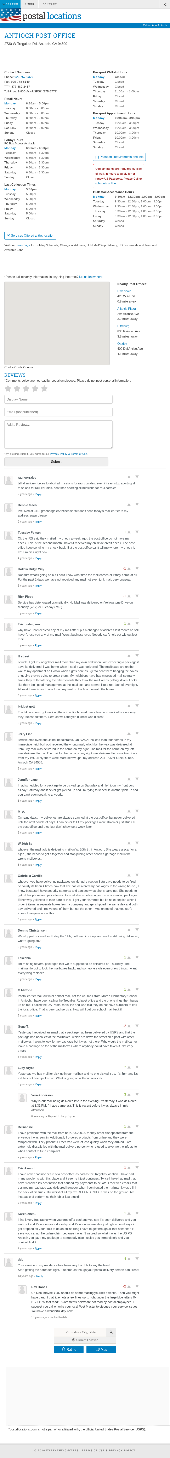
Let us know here (90, 276)
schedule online (105, 183)
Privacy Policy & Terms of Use (68, 453)
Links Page (23, 245)
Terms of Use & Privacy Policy (109, 1450)
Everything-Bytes (62, 1450)
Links (29, 4)
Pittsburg (123, 326)
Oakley (122, 343)
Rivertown (124, 291)
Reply (38, 494)
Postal (51, 15)
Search (11, 4)
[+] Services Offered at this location (30, 235)
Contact (50, 4)
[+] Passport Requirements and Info (119, 157)
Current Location (86, 1340)
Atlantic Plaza (126, 308)
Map (104, 1349)
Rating (71, 1349)
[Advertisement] (79, 58)
